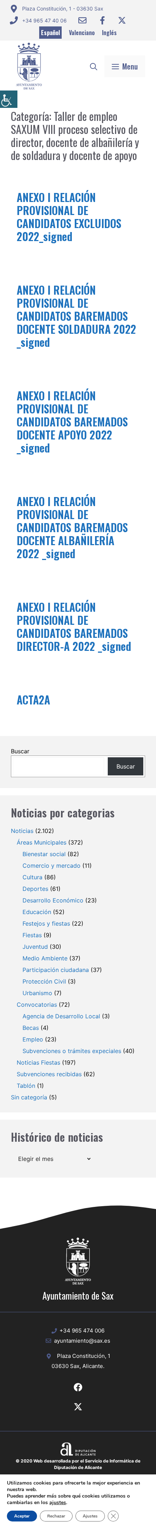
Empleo (32, 1039)
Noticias (22, 830)
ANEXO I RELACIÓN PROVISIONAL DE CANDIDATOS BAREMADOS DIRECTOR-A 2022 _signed (74, 626)
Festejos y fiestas (46, 923)
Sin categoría (29, 1097)
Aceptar (22, 1516)
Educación (36, 911)
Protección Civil (44, 981)
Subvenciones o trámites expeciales (71, 1051)
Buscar (20, 751)
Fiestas (32, 935)
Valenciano (82, 32)
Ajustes (90, 1516)
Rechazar (56, 1516)
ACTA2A (33, 699)
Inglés (109, 32)
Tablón (26, 1085)
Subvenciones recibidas (49, 1074)
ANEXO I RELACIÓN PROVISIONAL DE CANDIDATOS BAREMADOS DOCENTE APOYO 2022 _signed (72, 421)
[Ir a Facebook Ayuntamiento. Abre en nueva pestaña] (102, 20)
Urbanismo (37, 993)
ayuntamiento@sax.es (82, 1340)
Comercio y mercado (51, 865)
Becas (30, 1027)
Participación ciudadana (55, 969)
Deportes (35, 888)
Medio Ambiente (44, 958)
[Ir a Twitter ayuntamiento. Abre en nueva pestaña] (122, 20)
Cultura (32, 877)
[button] (93, 66)
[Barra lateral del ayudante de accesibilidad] (8, 99)
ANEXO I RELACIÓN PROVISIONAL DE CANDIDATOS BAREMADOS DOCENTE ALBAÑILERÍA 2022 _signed (72, 527)
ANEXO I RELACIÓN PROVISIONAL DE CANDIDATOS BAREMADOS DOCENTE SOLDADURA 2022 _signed (76, 316)
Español (50, 32)
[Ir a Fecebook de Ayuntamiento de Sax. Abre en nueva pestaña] (78, 1387)
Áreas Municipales (41, 842)
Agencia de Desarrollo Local (61, 1016)
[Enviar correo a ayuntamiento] (82, 20)
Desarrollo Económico (52, 900)
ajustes (57, 1502)
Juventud (35, 946)
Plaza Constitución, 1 (83, 1355)
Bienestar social (44, 854)
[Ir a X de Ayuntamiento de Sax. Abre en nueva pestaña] (78, 1407)
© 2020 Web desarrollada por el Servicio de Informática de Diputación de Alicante (78, 1464)
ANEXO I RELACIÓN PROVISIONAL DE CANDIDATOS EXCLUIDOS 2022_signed (69, 216)
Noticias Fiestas (38, 1062)
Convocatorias (37, 1004)
